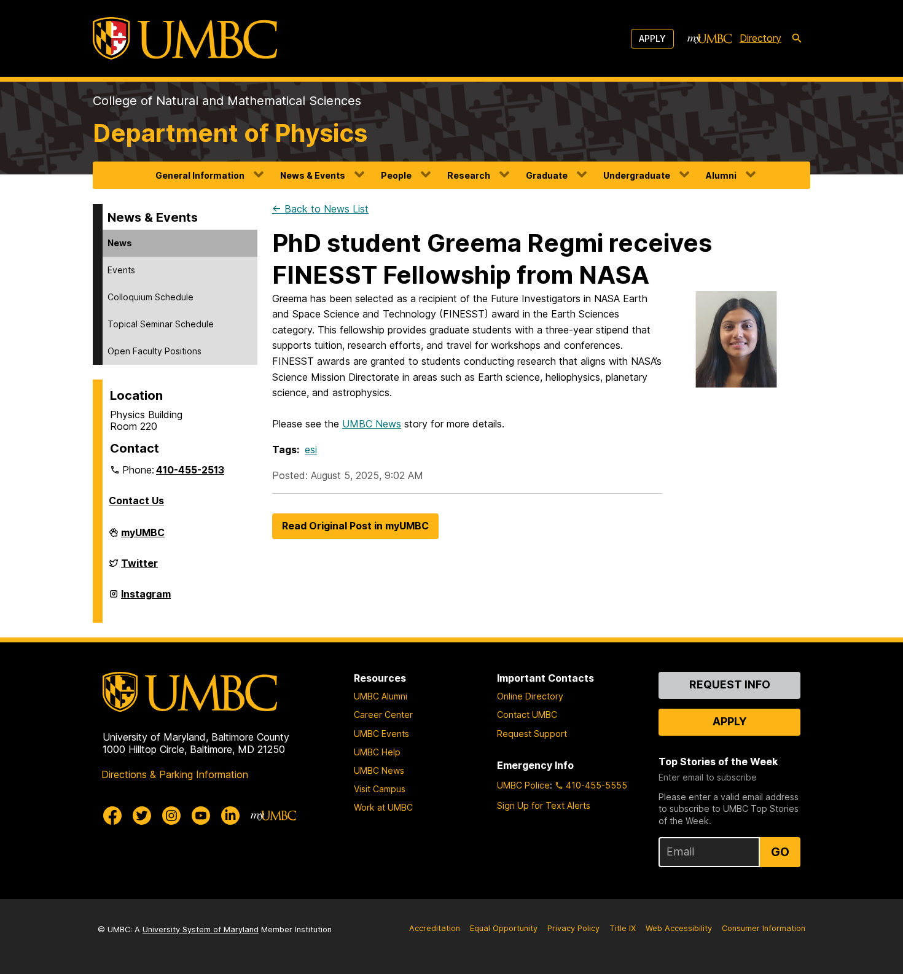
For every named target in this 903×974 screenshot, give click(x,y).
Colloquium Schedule (151, 297)
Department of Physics (230, 133)
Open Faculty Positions (154, 351)
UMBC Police (523, 785)
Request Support (532, 733)
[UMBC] (185, 38)
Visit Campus (379, 789)
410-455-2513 (190, 470)
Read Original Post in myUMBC (355, 526)
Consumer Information (763, 928)
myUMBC (143, 537)
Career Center (383, 714)
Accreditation (434, 928)
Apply (652, 38)
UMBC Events (381, 733)
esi (311, 449)
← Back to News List (320, 209)
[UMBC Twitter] (141, 815)
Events (121, 270)
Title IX (622, 928)
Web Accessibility (679, 928)
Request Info (729, 684)
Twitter (139, 568)
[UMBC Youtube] (200, 815)
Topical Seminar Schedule (161, 324)
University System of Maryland (201, 929)
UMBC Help (377, 752)
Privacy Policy (573, 928)
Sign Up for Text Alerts (543, 805)
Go (780, 851)
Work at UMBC (383, 807)
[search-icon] (796, 38)
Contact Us (136, 500)
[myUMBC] (709, 38)
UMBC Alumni (380, 696)
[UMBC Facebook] (112, 815)
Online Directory (530, 696)
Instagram (146, 598)
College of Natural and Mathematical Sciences (227, 100)
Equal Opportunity (504, 928)
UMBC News (371, 424)
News (120, 243)
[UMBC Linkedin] (230, 815)
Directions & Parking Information (174, 774)
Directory (760, 38)
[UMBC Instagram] (171, 815)
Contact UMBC (527, 714)
